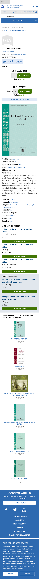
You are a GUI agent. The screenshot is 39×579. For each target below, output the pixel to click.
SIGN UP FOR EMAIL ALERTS (19, 535)
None (16, 162)
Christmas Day (25, 205)
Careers (19, 528)
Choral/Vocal (15, 199)
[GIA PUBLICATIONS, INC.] (2, 6)
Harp (20, 164)
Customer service (19, 516)
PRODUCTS (6, 28)
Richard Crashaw (19, 55)
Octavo (10, 218)
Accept (10, 573)
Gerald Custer (8, 52)
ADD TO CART (24, 76)
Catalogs (4, 2)
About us (19, 520)
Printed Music (18, 28)
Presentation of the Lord (10, 207)
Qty (10, 75)
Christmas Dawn (14, 205)
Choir (11, 221)
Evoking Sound (11, 167)
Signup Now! (19, 503)
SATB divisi (15, 159)
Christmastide (13, 202)
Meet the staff (19, 524)
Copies (10, 91)
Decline (27, 573)
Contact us (19, 531)
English (12, 215)
